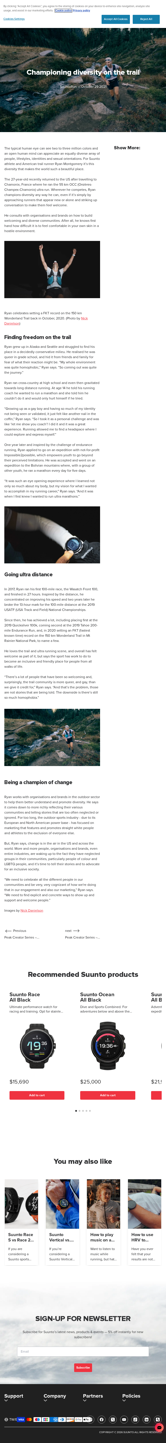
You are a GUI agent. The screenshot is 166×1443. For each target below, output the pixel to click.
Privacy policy (81, 10)
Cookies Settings (14, 19)
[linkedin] (146, 1419)
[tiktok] (135, 1419)
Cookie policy (63, 10)
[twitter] (113, 1419)
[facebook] (101, 1419)
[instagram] (90, 1419)
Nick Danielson (32, 910)
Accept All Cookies (116, 19)
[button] (76, 1111)
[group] (21, 1222)
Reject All (146, 19)
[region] (83, 14)
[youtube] (124, 1419)
